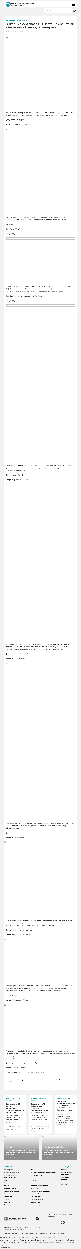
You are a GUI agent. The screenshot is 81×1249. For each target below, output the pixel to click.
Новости (66, 1098)
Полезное (8, 1197)
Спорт (6, 1199)
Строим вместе (37, 1199)
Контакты (65, 1187)
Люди (6, 1186)
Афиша (8, 20)
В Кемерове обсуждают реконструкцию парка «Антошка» (60, 1080)
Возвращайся (36, 1175)
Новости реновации (12, 1194)
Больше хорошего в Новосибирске (12, 1176)
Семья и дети (36, 1197)
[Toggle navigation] (73, 4)
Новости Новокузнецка (40, 1191)
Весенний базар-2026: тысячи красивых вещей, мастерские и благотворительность (22, 1080)
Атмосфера (8, 1170)
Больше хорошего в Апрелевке (43, 1172)
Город (33, 1180)
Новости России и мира (40, 1194)
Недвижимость (10, 1188)
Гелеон (7, 1180)
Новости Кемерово (11, 1191)
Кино (6, 1183)
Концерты (16, 20)
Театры (24, 20)
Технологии (35, 1202)
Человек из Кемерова (39, 1205)
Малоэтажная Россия (39, 1186)
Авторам (64, 1170)
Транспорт (8, 1205)
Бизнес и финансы (11, 1172)
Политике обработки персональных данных (54, 1243)
